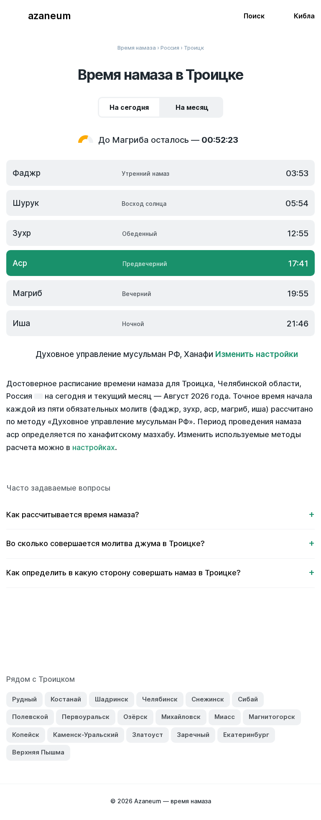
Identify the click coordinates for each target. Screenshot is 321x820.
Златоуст (147, 735)
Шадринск (111, 699)
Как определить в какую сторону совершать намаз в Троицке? (123, 572)
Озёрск (135, 717)
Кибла (304, 16)
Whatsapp (204, 636)
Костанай (66, 699)
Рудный (24, 699)
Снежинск (207, 699)
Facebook (116, 636)
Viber (169, 636)
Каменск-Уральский (85, 735)
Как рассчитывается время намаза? (72, 514)
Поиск (254, 16)
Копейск (25, 735)
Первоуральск (86, 717)
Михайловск (181, 717)
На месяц (192, 107)
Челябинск (160, 699)
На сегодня (129, 107)
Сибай (248, 699)
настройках (93, 447)
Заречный (193, 735)
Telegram (186, 636)
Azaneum (49, 16)
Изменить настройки (256, 354)
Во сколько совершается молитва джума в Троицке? (105, 543)
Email (221, 636)
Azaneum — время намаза (172, 801)
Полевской (30, 717)
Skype (151, 636)
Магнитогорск (272, 717)
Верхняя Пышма (38, 752)
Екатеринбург (246, 735)
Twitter (134, 636)
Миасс (224, 717)
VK (99, 636)
